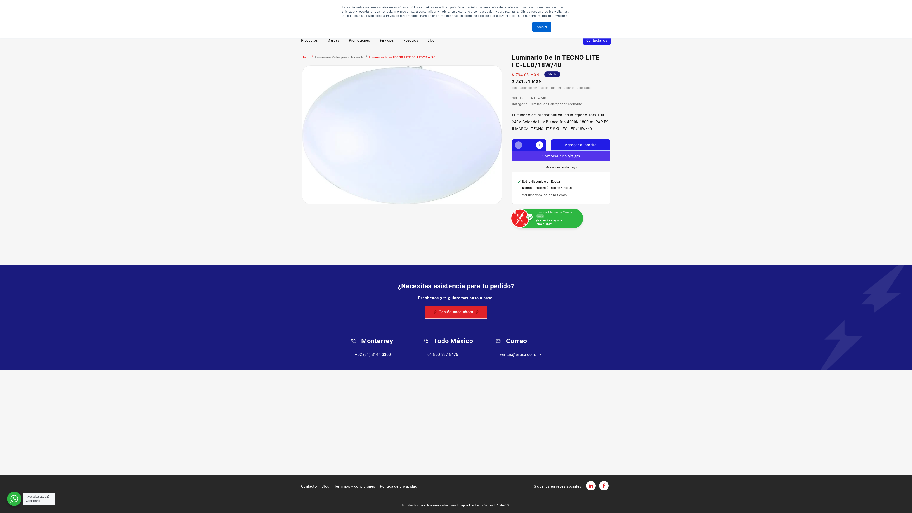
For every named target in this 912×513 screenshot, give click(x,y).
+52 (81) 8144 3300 (373, 354)
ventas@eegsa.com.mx (521, 354)
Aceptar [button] (542, 27)
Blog (431, 40)
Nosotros (410, 40)
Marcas (333, 40)
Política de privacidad (398, 486)
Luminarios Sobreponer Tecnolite (339, 57)
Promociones (359, 40)
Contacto (309, 486)
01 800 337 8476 (443, 354)
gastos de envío (529, 88)
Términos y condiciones (354, 486)
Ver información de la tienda (544, 195)
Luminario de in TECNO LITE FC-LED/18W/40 (402, 57)
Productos (309, 40)
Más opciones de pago (561, 167)
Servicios (386, 40)
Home (306, 57)
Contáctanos (596, 40)
